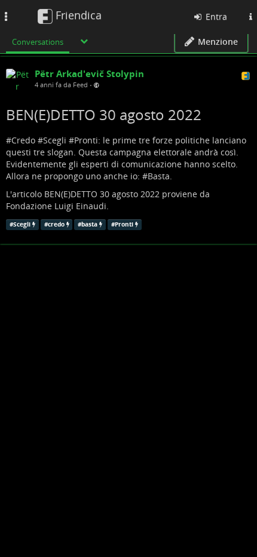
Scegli (54, 140)
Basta (159, 176)
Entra (215, 16)
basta (89, 224)
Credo (23, 140)
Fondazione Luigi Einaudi (56, 206)
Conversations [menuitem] (37, 41)
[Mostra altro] (84, 41)
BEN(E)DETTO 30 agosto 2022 (103, 114)
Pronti (86, 140)
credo (56, 224)
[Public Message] (96, 85)
